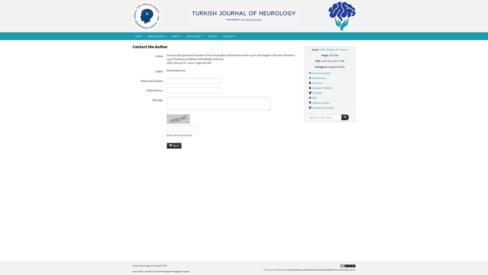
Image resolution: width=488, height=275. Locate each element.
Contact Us (229, 36)
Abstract (317, 83)
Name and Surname (152, 81)
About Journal (156, 36)
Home (138, 36)
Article (159, 56)
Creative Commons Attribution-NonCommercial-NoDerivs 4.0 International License (321, 270)
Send (175, 146)
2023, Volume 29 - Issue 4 (334, 49)
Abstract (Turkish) (322, 88)
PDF (314, 98)
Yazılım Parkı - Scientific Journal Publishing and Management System (161, 271)
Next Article (319, 78)
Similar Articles (320, 103)
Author (159, 71)
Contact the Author (323, 108)
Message (157, 100)
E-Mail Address (154, 90)
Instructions (194, 36)
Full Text (317, 93)
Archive (213, 36)
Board (175, 36)
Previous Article (321, 73)
